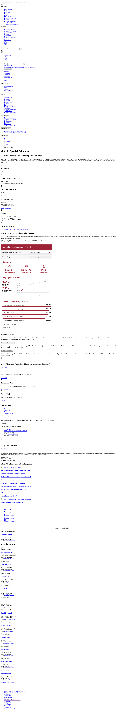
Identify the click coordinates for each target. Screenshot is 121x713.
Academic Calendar (10, 31)
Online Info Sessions (6, 208)
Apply (5, 43)
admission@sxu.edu (13, 434)
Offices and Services (10, 21)
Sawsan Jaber (5, 601)
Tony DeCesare (6, 564)
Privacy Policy (8, 701)
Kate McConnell (6, 534)
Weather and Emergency (11, 24)
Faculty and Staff (24, 67)
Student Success (8, 77)
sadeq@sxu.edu (8, 655)
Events (7, 15)
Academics (7, 73)
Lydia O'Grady (6, 625)
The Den (7, 11)
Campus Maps (7, 695)
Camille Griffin (6, 589)
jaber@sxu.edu (8, 607)
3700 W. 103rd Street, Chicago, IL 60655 (15, 691)
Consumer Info (8, 707)
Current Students (8, 67)
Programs (6, 144)
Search (2, 48)
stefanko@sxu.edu (9, 667)
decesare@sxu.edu (9, 570)
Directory (7, 12)
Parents (14, 67)
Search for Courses (10, 37)
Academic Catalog (10, 29)
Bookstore (8, 35)
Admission (7, 71)
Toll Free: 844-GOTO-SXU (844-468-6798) (15, 431)
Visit (5, 41)
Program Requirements (22, 229)
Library (7, 34)
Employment (8, 13)
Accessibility (7, 706)
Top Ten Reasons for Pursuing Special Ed (15, 132)
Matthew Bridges (6, 552)
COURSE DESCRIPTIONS (8, 229)
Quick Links (9, 68)
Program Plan (4, 389)
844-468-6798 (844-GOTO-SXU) (13, 692)
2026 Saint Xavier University (12, 700)
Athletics (6, 79)
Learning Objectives (6, 350)
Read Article (4, 367)
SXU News (8, 22)
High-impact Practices (6, 342)
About (5, 80)
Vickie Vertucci (6, 674)
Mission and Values (10, 18)
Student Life (7, 76)
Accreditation (7, 704)
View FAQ (3, 449)
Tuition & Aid (7, 74)
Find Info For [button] (7, 65)
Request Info (7, 40)
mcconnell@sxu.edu (9, 540)
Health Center (9, 16)
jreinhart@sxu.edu (9, 643)
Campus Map (8, 9)
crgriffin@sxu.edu (9, 595)
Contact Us (7, 694)
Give (5, 44)
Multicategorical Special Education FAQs (15, 131)
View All (3, 547)
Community (9, 32)
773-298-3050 (7, 429)
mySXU (7, 19)
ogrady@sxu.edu (8, 631)
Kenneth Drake (6, 577)
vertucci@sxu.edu (9, 680)
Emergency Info (8, 697)
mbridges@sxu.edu (9, 558)
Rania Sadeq (5, 649)
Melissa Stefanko (6, 661)
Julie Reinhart (5, 637)
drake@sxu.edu (8, 582)
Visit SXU (3, 400)
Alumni (18, 67)
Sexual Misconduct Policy (11, 708)
